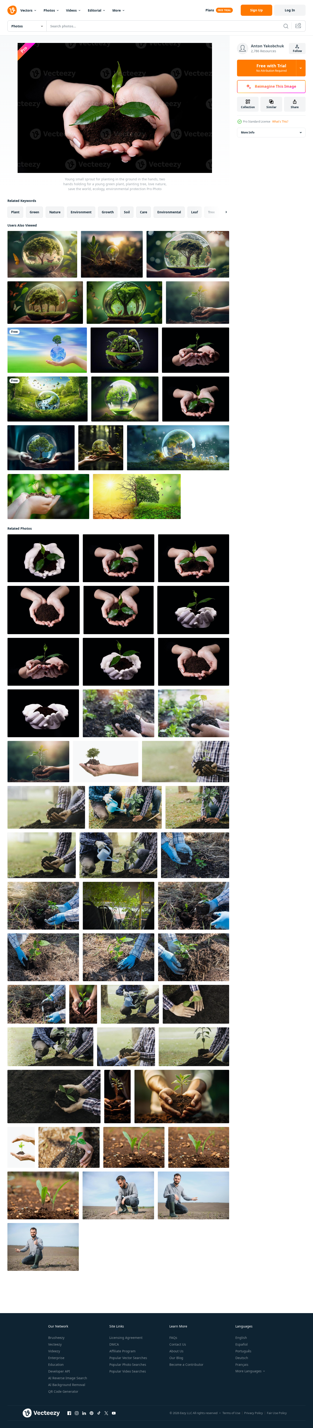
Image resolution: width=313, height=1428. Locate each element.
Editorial (94, 10)
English (241, 1337)
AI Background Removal (66, 1385)
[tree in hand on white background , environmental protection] (105, 761)
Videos (71, 10)
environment (81, 212)
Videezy (54, 1351)
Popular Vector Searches (128, 1358)
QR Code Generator (63, 1391)
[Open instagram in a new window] (77, 1413)
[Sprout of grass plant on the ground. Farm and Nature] (133, 1147)
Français (241, 1364)
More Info (247, 132)
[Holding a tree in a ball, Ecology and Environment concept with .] (187, 254)
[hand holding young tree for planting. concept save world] (48, 496)
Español (241, 1344)
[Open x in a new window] (106, 1413)
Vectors (26, 10)
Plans (210, 10)
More (116, 10)
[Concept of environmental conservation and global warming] (137, 496)
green (34, 212)
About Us (176, 1351)
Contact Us (177, 1344)
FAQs (173, 1337)
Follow (297, 51)
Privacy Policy (253, 1413)
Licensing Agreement (125, 1337)
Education (56, 1364)
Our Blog (176, 1358)
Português (243, 1351)
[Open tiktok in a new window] (99, 1413)
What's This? (280, 121)
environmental (169, 212)
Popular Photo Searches (127, 1364)
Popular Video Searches (127, 1371)
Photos (49, 10)
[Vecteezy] (12, 10)
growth (108, 212)
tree (211, 212)
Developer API (59, 1371)
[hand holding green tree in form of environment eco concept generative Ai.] (100, 447)
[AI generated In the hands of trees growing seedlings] (83, 1004)
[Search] (286, 26)
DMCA (114, 1344)
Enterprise (56, 1358)
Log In (290, 10)
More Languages (248, 1371)
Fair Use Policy (277, 1413)
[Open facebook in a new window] (69, 1413)
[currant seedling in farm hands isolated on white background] (21, 1147)
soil (127, 212)
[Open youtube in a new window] (114, 1413)
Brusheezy (56, 1337)
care (143, 212)
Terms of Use (231, 1413)
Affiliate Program (122, 1351)
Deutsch (241, 1358)
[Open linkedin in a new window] (84, 1413)
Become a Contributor (186, 1364)
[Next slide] (222, 212)
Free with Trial (271, 68)
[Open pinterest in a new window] (91, 1413)
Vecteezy (55, 1344)
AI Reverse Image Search (67, 1378)
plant (15, 212)
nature (54, 212)
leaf (194, 212)
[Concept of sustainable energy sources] (178, 447)
